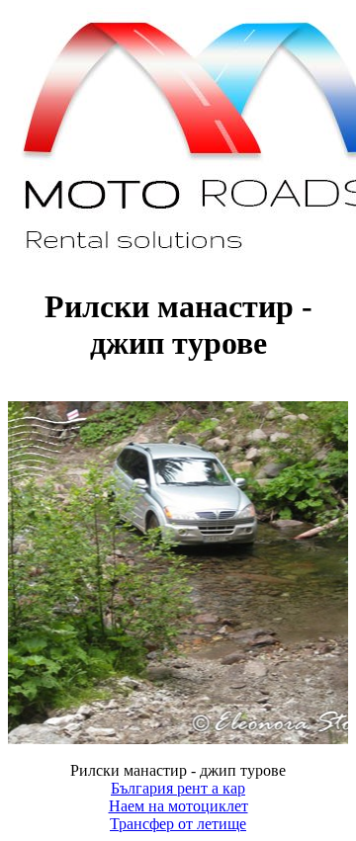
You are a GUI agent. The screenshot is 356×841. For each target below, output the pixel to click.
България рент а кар (178, 788)
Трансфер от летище (178, 823)
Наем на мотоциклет (178, 806)
